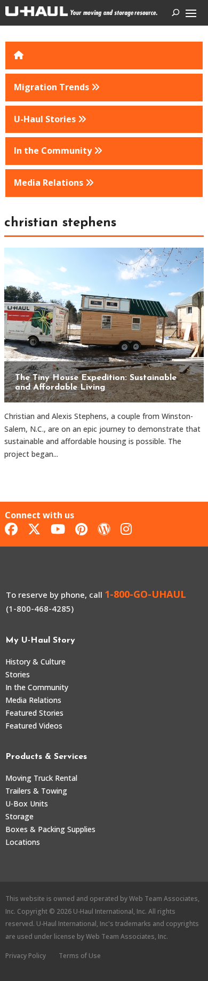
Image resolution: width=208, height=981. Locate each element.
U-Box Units (26, 803)
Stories (17, 674)
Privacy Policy (25, 955)
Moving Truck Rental (41, 778)
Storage (19, 816)
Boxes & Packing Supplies (50, 829)
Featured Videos (33, 726)
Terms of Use (80, 955)
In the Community (36, 687)
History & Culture (35, 661)
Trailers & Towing (36, 791)
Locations (22, 842)
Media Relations (33, 700)
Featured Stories (34, 713)
